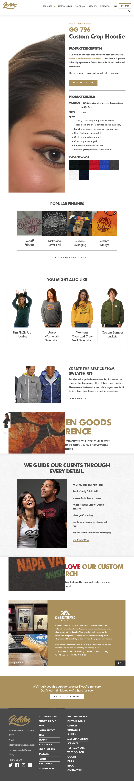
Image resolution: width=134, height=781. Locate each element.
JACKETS (44, 754)
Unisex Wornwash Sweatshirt (52, 336)
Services (93, 6)
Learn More (76, 399)
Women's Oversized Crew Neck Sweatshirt (82, 336)
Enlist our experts (67, 697)
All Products (48, 717)
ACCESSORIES (46, 768)
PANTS (42, 759)
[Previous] (4, 633)
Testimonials (76, 748)
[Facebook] (17, 766)
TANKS (43, 740)
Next (6, 431)
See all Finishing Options (67, 258)
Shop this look (17, 663)
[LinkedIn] (30, 766)
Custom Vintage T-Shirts (74, 730)
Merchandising (77, 739)
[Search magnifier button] (129, 11)
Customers (105, 6)
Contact (125, 6)
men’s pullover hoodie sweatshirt (85, 58)
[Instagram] (23, 766)
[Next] (130, 633)
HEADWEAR (45, 764)
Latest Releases (84, 24)
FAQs (70, 761)
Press (115, 6)
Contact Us (74, 770)
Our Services (81, 540)
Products (47, 6)
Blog (70, 766)
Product (72, 24)
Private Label (80, 6)
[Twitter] (11, 766)
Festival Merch (65, 6)
